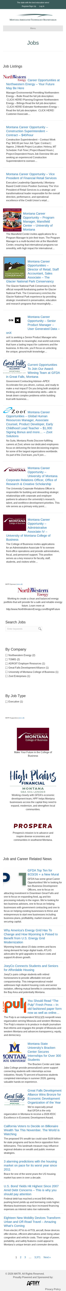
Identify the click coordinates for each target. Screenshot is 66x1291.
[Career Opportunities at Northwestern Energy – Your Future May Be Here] (14, 78)
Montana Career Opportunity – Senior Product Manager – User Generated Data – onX (33, 324)
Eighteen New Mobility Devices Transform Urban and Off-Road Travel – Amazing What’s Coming (32, 1221)
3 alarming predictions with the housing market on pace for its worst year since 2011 (30, 1165)
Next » (47, 1257)
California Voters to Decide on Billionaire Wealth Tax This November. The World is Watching (32, 1130)
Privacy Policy (53, 1289)
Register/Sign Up (29, 6)
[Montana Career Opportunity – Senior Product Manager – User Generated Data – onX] (14, 320)
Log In (41, 6)
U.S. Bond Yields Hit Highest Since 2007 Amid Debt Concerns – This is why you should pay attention (31, 1190)
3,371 (37, 1257)
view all (19, 584)
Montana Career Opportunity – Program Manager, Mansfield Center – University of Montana (38, 221)
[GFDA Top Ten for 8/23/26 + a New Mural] (14, 879)
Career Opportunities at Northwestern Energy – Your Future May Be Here (33, 84)
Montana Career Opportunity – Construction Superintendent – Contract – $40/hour (27, 131)
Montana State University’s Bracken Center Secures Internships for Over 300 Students (44, 1051)
